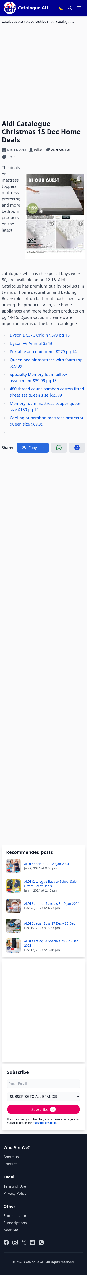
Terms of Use (15, 1186)
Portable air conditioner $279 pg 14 (43, 351)
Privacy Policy (15, 1193)
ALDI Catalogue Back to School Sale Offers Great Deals (50, 883)
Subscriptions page (44, 1123)
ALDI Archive (36, 21)
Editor (38, 149)
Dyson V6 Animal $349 (31, 343)
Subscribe (39, 1109)
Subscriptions (15, 1222)
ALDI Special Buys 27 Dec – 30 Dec (49, 923)
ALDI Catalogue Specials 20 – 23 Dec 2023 (51, 943)
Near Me (11, 1229)
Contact (10, 1163)
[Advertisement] (43, 69)
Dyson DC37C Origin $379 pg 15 (40, 335)
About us (11, 1156)
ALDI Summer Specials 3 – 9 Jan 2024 (51, 903)
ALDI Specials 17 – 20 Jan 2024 (46, 864)
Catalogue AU (12, 21)
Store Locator (15, 1215)
